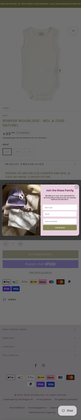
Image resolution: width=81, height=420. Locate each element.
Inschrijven (60, 227)
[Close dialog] (76, 187)
